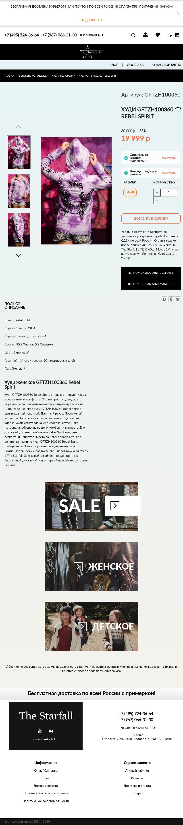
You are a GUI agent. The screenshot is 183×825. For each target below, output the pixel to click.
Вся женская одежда (33, 76)
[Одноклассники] (171, 299)
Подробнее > (92, 20)
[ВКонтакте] (164, 299)
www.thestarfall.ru (45, 739)
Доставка (135, 65)
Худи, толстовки (63, 76)
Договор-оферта (46, 785)
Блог (114, 65)
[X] (178, 299)
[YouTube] (40, 731)
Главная (9, 76)
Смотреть (169, 158)
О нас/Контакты (166, 65)
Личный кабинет (137, 770)
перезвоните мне (92, 35)
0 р (170, 35)
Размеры (137, 778)
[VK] (50, 731)
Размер (129, 182)
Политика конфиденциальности (46, 801)
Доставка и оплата (137, 785)
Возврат (137, 793)
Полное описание (14, 305)
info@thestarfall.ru (137, 728)
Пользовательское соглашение (45, 793)
